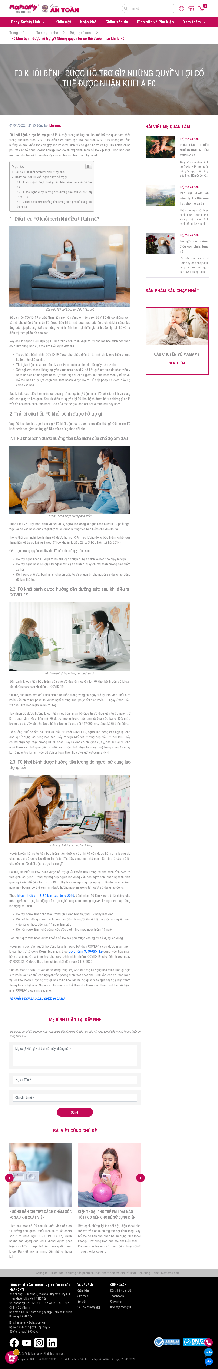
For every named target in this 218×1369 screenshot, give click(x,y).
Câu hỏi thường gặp (89, 1307)
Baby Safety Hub (26, 21)
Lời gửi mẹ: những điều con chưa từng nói (194, 246)
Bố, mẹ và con (80, 32)
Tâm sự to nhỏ (47, 32)
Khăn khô (88, 21)
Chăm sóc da (117, 21)
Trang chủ (16, 32)
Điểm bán (83, 1290)
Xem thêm (192, 21)
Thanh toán (117, 1296)
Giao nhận (116, 1301)
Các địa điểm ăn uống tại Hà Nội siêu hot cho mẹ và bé (194, 198)
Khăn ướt (63, 21)
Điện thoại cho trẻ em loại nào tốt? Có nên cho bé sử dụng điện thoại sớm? (107, 1217)
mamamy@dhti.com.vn (31, 1322)
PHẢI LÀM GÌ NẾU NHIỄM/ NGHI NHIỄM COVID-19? (194, 150)
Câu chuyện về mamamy (177, 354)
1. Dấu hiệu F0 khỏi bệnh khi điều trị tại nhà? (38, 172)
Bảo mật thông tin (121, 1307)
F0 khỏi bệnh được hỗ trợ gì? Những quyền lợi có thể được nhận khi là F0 (67, 38)
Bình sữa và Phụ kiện (155, 21)
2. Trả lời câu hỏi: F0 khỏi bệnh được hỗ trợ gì (39, 177)
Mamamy (55, 125)
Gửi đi (75, 1112)
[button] (140, 1178)
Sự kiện (81, 1301)
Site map (82, 1296)
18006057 (32, 1331)
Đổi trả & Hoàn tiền (121, 1290)
